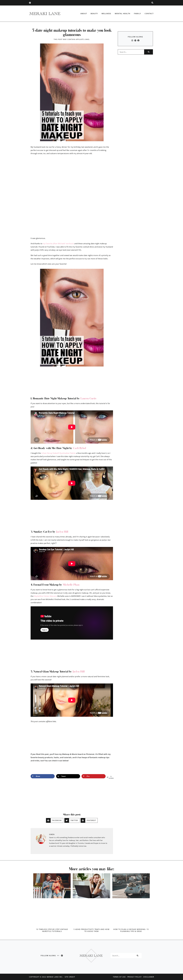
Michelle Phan (71, 584)
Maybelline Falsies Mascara (45, 596)
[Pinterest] (30, 3)
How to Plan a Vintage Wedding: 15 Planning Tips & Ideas (131, 930)
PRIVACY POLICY (134, 977)
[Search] (148, 51)
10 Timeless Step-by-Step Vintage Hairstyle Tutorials (52, 930)
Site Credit (70, 977)
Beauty (94, 13)
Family (137, 13)
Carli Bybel (79, 448)
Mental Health (122, 13)
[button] (152, 2)
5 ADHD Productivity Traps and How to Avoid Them (92, 930)
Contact (149, 13)
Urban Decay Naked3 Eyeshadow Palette (58, 453)
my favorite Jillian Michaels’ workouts (58, 243)
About (83, 13)
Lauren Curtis (88, 398)
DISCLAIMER (148, 977)
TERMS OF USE (119, 977)
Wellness (106, 13)
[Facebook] (138, 40)
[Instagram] (132, 40)
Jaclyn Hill (62, 531)
